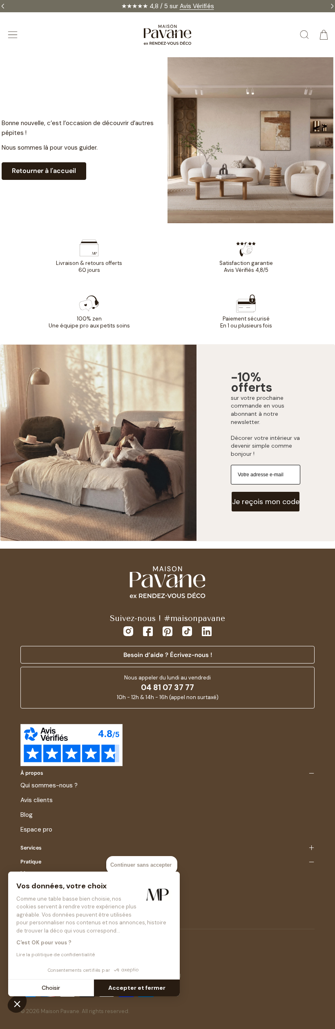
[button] (17, 1003)
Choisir (51, 987)
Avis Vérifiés (197, 6)
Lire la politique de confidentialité (55, 954)
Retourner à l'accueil (44, 170)
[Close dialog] (319, 442)
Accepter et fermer (136, 987)
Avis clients (36, 800)
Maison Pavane (60, 1011)
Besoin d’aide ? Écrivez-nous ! (167, 655)
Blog (26, 815)
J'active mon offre (247, 549)
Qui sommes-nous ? (49, 785)
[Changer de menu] (13, 35)
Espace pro (36, 829)
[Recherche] (305, 35)
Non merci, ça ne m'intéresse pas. (247, 568)
